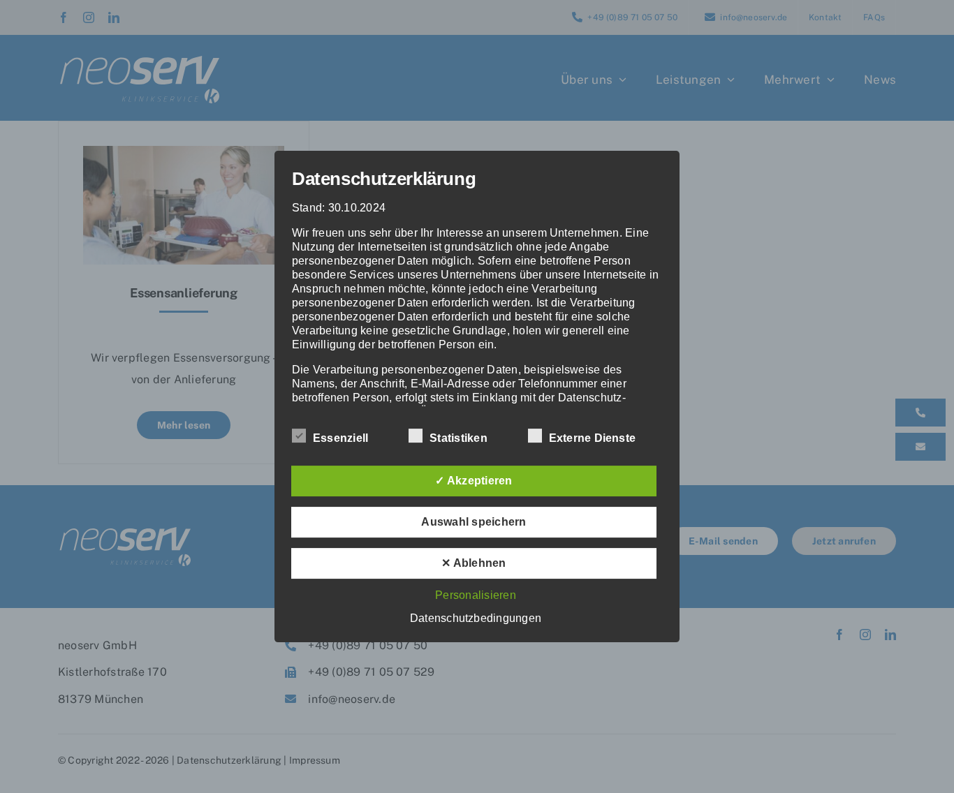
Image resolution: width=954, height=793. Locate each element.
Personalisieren (475, 595)
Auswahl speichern (473, 522)
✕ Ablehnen (473, 563)
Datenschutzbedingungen (475, 618)
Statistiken (458, 438)
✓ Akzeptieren (473, 481)
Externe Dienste (592, 438)
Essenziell (340, 438)
